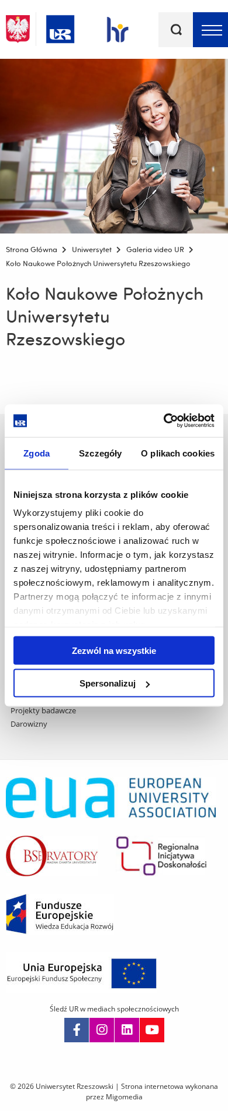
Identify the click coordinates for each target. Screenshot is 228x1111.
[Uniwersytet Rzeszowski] (60, 27)
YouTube (152, 1030)
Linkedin (127, 1030)
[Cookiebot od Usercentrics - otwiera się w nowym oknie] (164, 421)
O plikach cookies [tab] (178, 453)
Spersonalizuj (108, 683)
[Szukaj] (176, 29)
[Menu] (210, 29)
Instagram (101, 1030)
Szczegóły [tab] (100, 453)
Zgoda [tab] (36, 453)
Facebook (76, 1030)
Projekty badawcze (43, 710)
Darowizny (29, 724)
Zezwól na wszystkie (114, 650)
